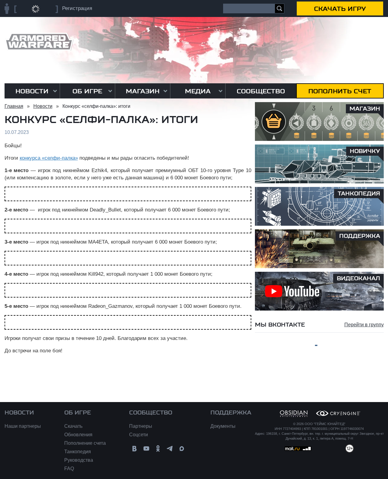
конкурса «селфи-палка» (49, 158)
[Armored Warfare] (39, 42)
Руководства (78, 460)
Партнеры (140, 426)
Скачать (73, 426)
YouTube (146, 448)
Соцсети (138, 434)
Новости (31, 91)
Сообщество (261, 91)
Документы (223, 426)
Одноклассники (158, 448)
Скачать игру (340, 8)
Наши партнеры (23, 426)
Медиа (198, 91)
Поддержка (230, 412)
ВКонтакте (134, 448)
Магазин (142, 91)
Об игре (87, 91)
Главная (14, 106)
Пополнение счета (85, 443)
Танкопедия (77, 451)
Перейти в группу (364, 324)
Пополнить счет (339, 91)
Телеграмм (170, 448)
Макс (181, 448)
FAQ (69, 468)
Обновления (78, 434)
